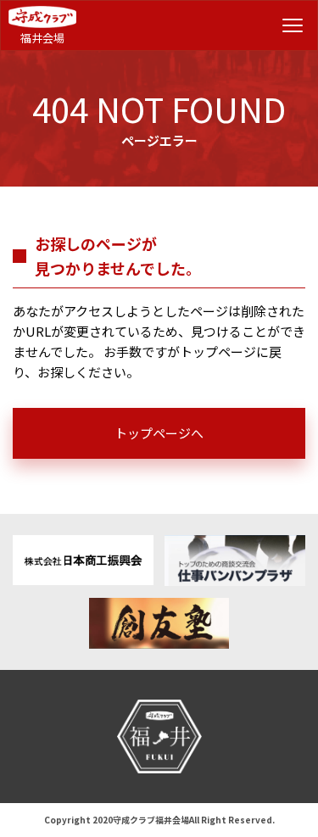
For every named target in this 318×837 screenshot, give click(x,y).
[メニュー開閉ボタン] (292, 25)
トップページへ (159, 433)
